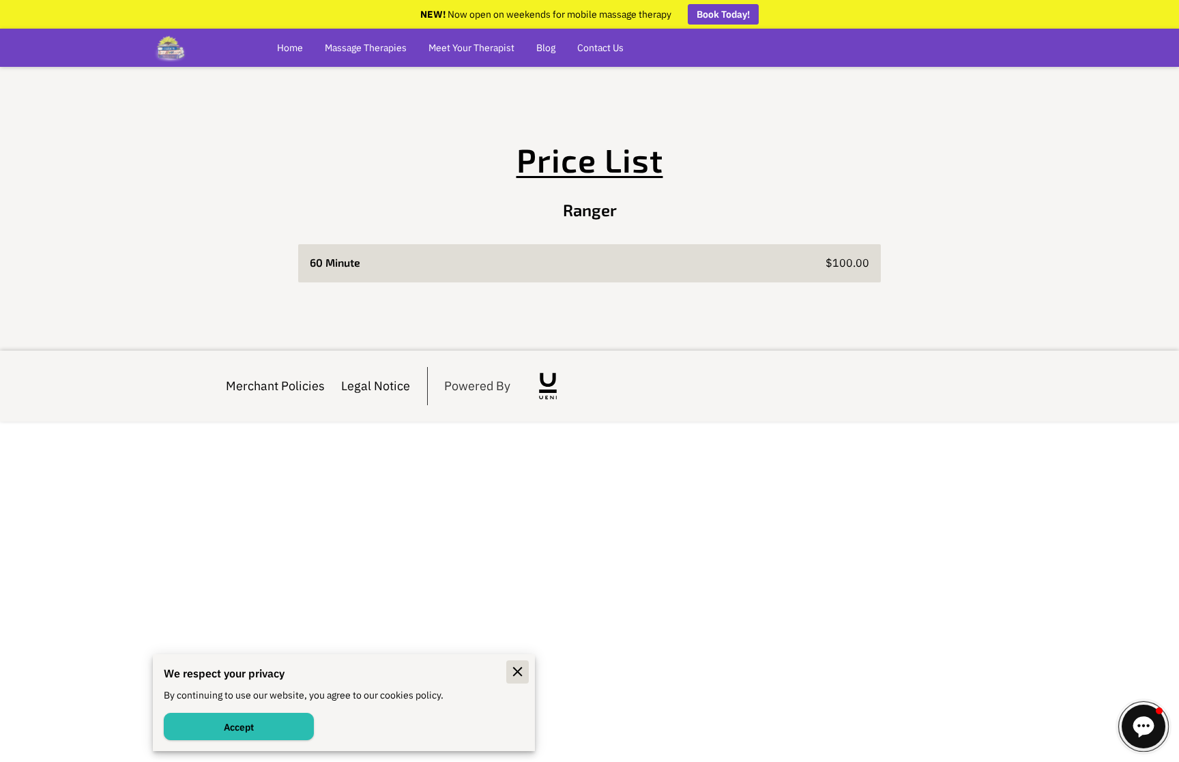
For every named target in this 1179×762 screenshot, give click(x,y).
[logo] (548, 386)
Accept (239, 726)
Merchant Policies (275, 385)
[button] (1143, 726)
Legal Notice (375, 385)
